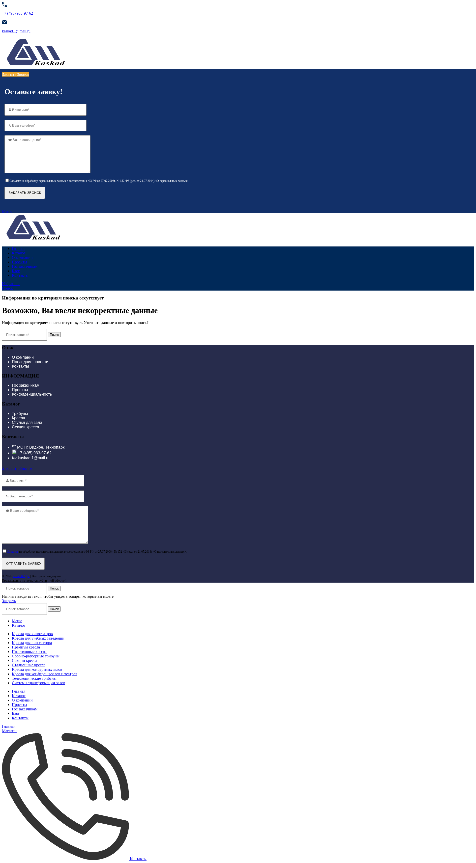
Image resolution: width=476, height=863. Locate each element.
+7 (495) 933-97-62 (17, 13)
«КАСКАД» (21, 576)
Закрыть (9, 601)
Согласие (15, 181)
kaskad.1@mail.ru (16, 31)
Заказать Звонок (15, 74)
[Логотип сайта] (35, 66)
